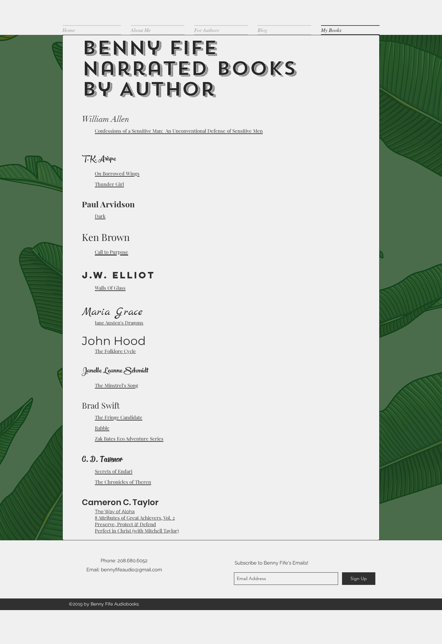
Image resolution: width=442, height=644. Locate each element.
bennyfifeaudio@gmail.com (131, 570)
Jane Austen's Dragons (119, 322)
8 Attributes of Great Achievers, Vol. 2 (135, 517)
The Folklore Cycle (115, 351)
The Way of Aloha (115, 511)
